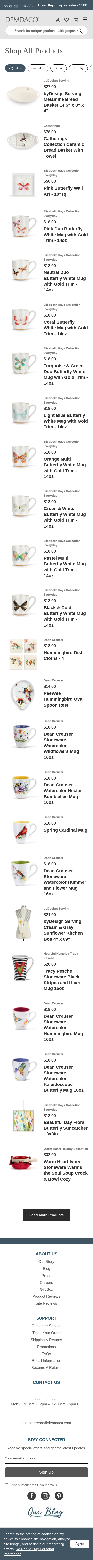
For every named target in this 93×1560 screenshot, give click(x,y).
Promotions (46, 1347)
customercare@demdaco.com (46, 1423)
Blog (46, 1268)
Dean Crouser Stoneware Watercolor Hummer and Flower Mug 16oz (65, 882)
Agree (79, 1544)
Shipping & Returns (46, 1340)
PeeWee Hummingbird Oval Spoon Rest (64, 699)
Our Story (46, 1261)
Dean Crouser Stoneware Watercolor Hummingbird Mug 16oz (63, 1028)
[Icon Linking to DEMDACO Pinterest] (59, 1496)
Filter (18, 68)
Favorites (38, 68)
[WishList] (66, 20)
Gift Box (46, 1289)
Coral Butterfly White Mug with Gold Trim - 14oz (66, 328)
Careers (46, 1282)
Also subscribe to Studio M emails (34, 1485)
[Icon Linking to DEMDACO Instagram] (45, 1496)
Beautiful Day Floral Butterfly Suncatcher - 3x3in (66, 1128)
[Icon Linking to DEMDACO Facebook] (31, 1496)
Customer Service (46, 1326)
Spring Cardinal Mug (65, 830)
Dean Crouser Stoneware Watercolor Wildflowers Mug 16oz (61, 746)
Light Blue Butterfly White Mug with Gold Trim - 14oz (66, 421)
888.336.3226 (46, 1399)
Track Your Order (46, 1333)
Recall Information (46, 1360)
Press (46, 1275)
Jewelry (78, 68)
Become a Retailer (46, 1367)
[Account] (57, 20)
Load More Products (46, 1215)
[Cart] (76, 20)
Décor (59, 68)
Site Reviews (46, 1303)
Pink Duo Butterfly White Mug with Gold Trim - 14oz (66, 234)
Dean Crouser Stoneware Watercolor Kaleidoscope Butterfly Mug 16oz (64, 1079)
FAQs (46, 1354)
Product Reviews (46, 1296)
